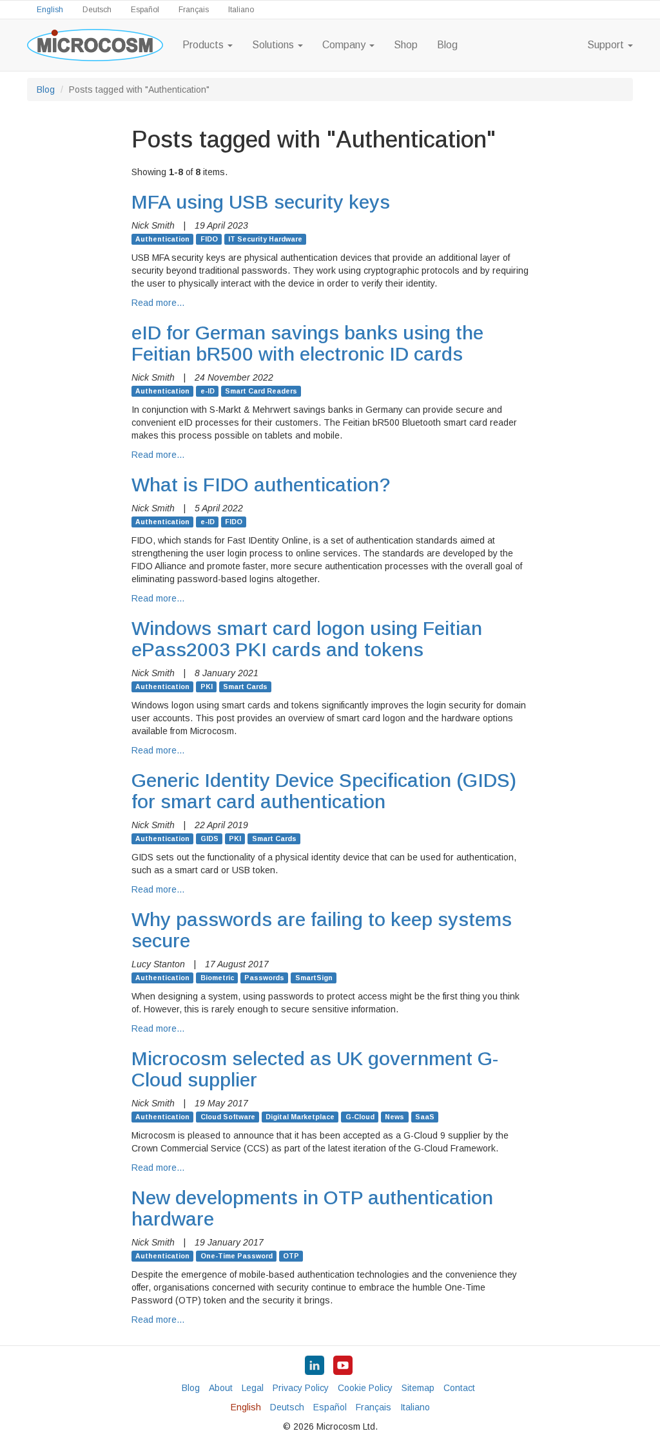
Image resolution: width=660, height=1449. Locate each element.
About (221, 1388)
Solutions (274, 44)
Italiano (241, 9)
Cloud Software (227, 1117)
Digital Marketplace (300, 1117)
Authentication (162, 239)
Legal (253, 1388)
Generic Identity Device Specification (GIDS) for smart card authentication (323, 791)
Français (194, 9)
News (394, 1117)
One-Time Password (236, 1256)
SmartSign (314, 977)
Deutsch (97, 9)
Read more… (158, 303)
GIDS (209, 838)
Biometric (217, 977)
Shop (406, 44)
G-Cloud (359, 1117)
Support (606, 44)
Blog (447, 44)
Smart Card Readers (261, 391)
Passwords (264, 977)
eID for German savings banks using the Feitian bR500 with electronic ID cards (307, 343)
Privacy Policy (301, 1388)
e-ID (207, 391)
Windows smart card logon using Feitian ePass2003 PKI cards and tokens (306, 639)
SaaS (424, 1117)
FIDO (209, 239)
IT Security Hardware (265, 239)
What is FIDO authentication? (261, 484)
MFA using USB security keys (260, 202)
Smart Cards (245, 686)
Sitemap (418, 1388)
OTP (291, 1256)
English (50, 9)
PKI (206, 686)
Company (345, 44)
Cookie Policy (365, 1388)
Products (204, 44)
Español (145, 9)
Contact (459, 1388)
